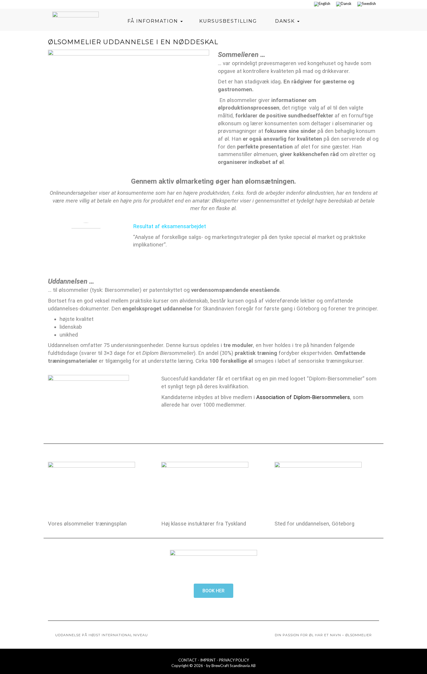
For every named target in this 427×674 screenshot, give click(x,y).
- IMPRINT (207, 660)
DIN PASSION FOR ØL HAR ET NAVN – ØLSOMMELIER (323, 635)
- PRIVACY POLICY (233, 660)
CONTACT (188, 660)
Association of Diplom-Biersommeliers (303, 397)
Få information (154, 21)
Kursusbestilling (228, 21)
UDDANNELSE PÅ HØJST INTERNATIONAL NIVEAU (101, 635)
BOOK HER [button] (213, 590)
